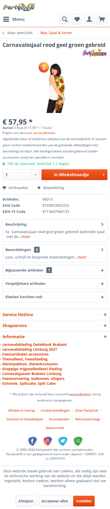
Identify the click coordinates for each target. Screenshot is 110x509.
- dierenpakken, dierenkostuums (29, 363)
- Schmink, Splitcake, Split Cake (28, 383)
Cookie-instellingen (55, 410)
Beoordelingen (18, 249)
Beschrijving (16, 224)
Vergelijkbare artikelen (25, 283)
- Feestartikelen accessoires (24, 354)
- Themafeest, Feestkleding (24, 359)
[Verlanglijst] (77, 19)
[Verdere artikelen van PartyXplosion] (94, 52)
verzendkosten (80, 394)
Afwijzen (26, 500)
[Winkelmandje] (102, 19)
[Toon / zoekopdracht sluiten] (64, 19)
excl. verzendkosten (41, 133)
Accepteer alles (54, 500)
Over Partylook (86, 410)
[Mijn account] (89, 19)
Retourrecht (55, 427)
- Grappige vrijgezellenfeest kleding (31, 368)
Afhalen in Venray (21, 410)
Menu (18, 19)
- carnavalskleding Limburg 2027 (28, 349)
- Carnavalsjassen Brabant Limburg (30, 373)
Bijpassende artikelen (27, 270)
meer (25, 236)
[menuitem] (13, 19)
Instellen (84, 500)
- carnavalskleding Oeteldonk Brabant (33, 344)
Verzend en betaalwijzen (24, 419)
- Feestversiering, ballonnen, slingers (32, 378)
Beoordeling (53, 187)
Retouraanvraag (87, 419)
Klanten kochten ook (23, 296)
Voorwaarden (59, 419)
